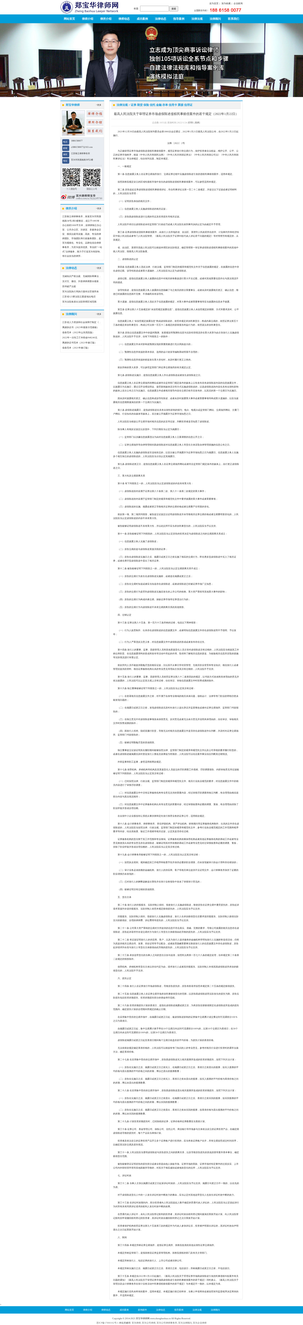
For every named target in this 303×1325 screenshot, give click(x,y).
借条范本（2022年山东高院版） (78, 332)
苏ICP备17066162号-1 (107, 1322)
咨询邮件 (142, 1309)
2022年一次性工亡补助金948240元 (79, 337)
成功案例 (142, 18)
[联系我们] (94, 130)
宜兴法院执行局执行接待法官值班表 (80, 291)
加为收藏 (226, 3)
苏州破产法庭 (69, 286)
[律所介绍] (94, 122)
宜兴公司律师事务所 (167, 1322)
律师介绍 (87, 18)
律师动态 (124, 18)
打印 (190, 122)
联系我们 (233, 18)
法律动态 (160, 18)
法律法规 (197, 18)
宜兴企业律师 (200, 1322)
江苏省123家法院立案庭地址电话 (79, 296)
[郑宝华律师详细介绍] (94, 113)
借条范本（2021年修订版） (76, 347)
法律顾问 (215, 18)
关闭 (197, 122)
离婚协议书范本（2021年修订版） (79, 342)
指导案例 (178, 18)
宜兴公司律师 (149, 1322)
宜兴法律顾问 (185, 1322)
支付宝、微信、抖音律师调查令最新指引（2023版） (88, 281)
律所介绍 (106, 18)
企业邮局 (238, 3)
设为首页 (213, 3)
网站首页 (69, 18)
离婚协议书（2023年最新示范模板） (80, 327)
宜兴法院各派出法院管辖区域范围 (79, 301)
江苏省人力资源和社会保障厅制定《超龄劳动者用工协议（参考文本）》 (98, 322)
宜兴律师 (136, 1322)
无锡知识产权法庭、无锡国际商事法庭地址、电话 (87, 276)
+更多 (98, 105)
